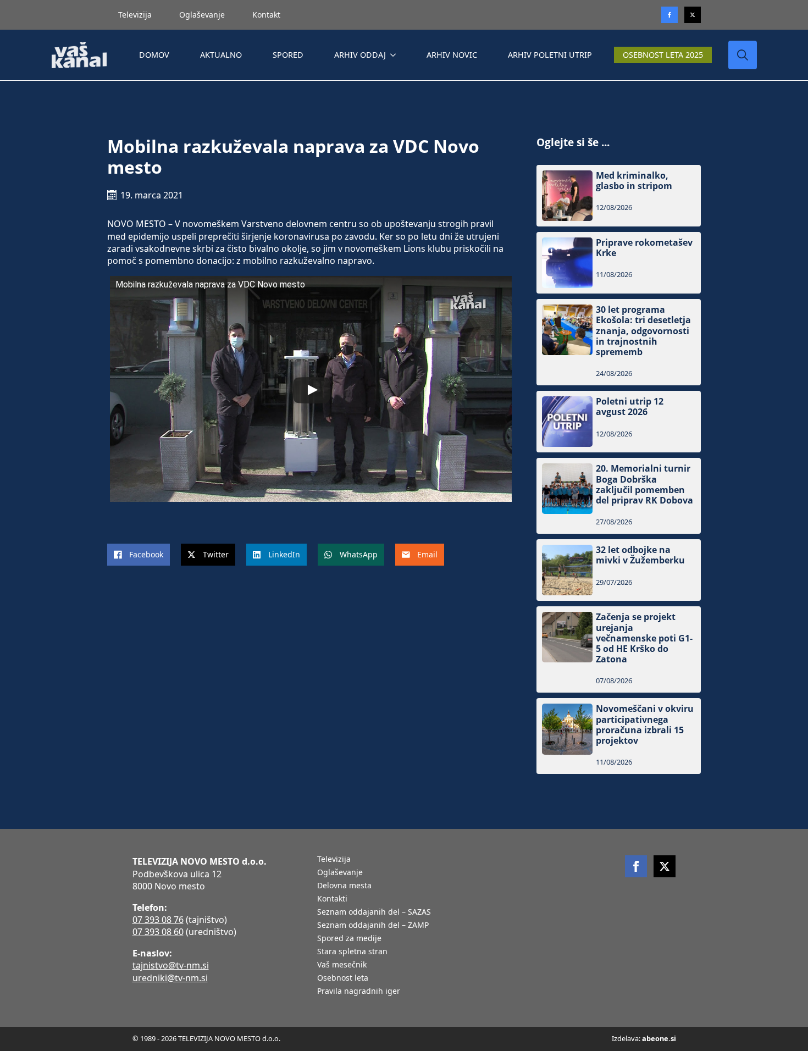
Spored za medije (349, 938)
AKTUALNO (221, 54)
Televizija (135, 14)
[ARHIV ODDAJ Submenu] (395, 55)
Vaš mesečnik (342, 965)
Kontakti (332, 899)
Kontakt (266, 14)
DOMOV (154, 54)
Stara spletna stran (352, 952)
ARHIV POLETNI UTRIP (550, 54)
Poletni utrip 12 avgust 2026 (629, 406)
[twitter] (692, 15)
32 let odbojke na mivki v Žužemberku (640, 555)
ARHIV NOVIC (452, 54)
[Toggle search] (742, 55)
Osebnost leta (342, 978)
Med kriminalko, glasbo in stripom (634, 180)
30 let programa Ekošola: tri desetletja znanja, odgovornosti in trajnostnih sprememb (643, 331)
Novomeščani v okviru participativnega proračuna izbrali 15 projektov (645, 725)
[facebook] (636, 866)
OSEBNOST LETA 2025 (663, 54)
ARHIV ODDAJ (360, 54)
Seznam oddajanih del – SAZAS (374, 912)
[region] (143, 964)
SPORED (288, 54)
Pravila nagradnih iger (358, 991)
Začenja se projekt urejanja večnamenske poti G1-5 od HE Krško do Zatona (644, 638)
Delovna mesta (344, 886)
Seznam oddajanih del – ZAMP (373, 925)
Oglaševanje (202, 14)
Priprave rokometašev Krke (644, 247)
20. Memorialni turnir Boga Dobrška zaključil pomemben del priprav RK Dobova (644, 484)
